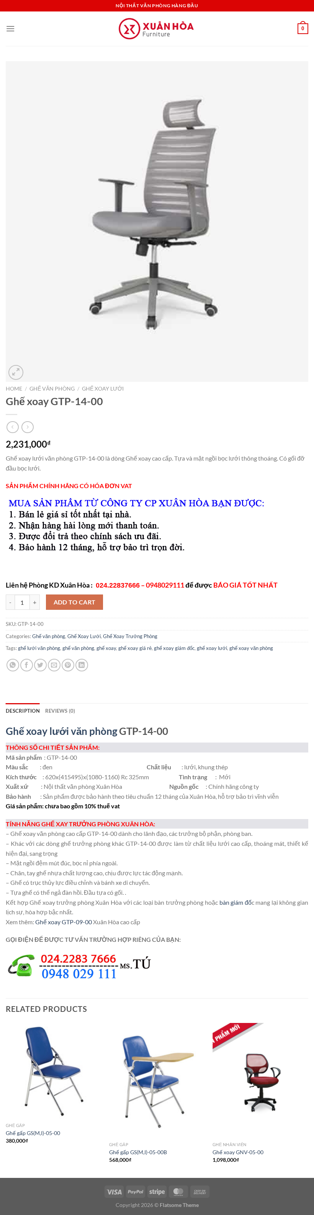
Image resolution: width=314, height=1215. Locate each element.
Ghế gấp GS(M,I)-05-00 (33, 1133)
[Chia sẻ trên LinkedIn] (81, 665)
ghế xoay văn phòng (251, 648)
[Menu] (10, 28)
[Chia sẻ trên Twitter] (40, 665)
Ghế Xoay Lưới (103, 389)
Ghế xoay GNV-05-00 (238, 1152)
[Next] (308, 1099)
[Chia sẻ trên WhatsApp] (13, 665)
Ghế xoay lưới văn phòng (61, 731)
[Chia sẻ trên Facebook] (26, 665)
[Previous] (6, 1099)
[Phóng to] (15, 372)
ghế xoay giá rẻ (135, 648)
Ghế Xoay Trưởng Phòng (130, 636)
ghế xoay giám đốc (174, 648)
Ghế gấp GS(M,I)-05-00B (138, 1152)
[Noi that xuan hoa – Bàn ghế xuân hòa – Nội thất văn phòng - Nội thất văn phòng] (157, 29)
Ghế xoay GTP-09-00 (63, 921)
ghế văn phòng (78, 648)
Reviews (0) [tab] (60, 711)
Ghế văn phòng (52, 389)
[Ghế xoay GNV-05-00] (260, 1080)
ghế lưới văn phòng (39, 648)
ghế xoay (106, 648)
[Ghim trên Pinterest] (68, 665)
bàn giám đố (235, 902)
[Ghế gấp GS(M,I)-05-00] (53, 1071)
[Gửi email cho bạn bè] (54, 665)
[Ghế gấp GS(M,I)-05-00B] (157, 1080)
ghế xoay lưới (212, 648)
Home (14, 389)
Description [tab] (23, 711)
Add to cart (75, 602)
